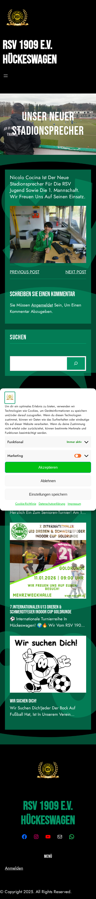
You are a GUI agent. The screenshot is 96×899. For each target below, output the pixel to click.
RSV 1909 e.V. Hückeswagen (30, 52)
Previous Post (24, 272)
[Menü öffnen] (6, 76)
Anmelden (14, 868)
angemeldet (42, 305)
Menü (48, 856)
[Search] (76, 363)
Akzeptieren (48, 467)
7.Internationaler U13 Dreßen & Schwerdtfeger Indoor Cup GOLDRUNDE (40, 609)
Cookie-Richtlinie (25, 504)
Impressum (74, 504)
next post (75, 272)
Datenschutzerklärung (52, 504)
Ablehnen (48, 481)
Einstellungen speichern (48, 494)
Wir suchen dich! (23, 701)
